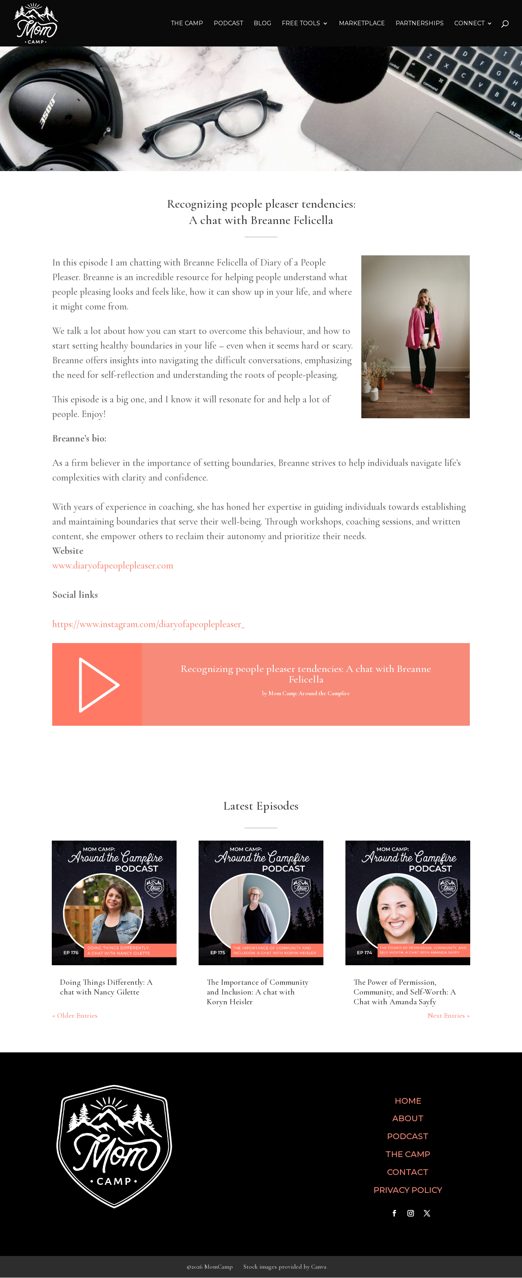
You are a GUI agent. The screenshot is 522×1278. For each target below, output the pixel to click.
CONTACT (408, 1172)
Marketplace (362, 23)
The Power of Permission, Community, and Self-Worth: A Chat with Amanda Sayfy (405, 992)
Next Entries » (448, 1015)
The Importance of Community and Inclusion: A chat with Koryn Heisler (258, 992)
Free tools (301, 23)
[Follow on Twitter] (427, 1213)
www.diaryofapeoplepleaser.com (112, 565)
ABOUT (408, 1118)
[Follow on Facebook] (394, 1213)
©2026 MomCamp (210, 1266)
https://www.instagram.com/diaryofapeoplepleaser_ (148, 624)
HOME (408, 1101)
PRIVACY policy (408, 1190)
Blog (262, 23)
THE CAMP (187, 23)
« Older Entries (74, 1015)
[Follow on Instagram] (410, 1213)
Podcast (228, 23)
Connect (469, 23)
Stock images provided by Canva (284, 1266)
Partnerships (420, 23)
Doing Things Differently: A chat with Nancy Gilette (106, 987)
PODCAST (408, 1136)
